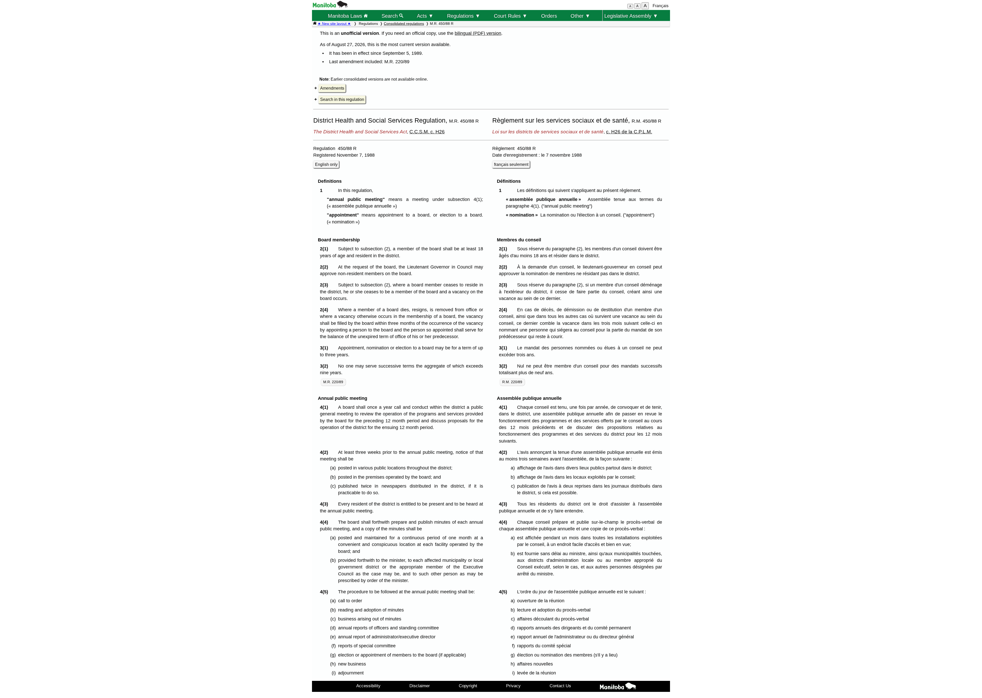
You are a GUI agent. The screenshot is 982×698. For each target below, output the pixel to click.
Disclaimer (419, 685)
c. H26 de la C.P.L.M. (629, 131)
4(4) (325, 522)
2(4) (325, 309)
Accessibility (368, 685)
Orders (549, 16)
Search (390, 16)
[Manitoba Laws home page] (315, 24)
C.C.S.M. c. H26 (427, 131)
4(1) (325, 407)
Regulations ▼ (463, 16)
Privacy (513, 685)
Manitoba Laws (346, 16)
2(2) (325, 267)
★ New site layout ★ (334, 24)
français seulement (511, 164)
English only (326, 164)
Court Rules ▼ (510, 16)
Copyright (468, 685)
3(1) (325, 347)
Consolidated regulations (404, 24)
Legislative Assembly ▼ (631, 16)
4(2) (325, 452)
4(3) (325, 504)
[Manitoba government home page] (330, 6)
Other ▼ (580, 16)
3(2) (325, 366)
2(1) (325, 248)
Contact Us (560, 685)
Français (660, 6)
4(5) (325, 591)
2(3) (325, 284)
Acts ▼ (425, 16)
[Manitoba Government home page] (617, 687)
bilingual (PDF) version (478, 33)
